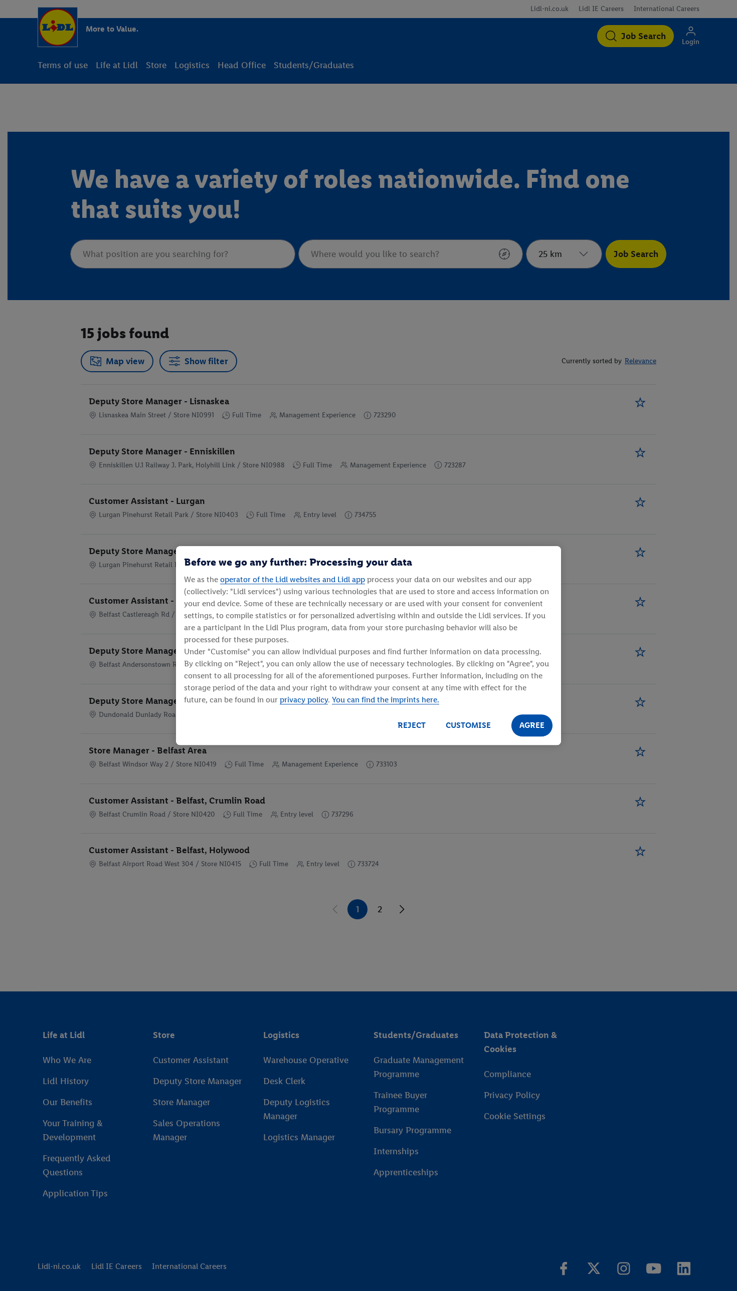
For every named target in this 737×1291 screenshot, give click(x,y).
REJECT (412, 725)
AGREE (531, 725)
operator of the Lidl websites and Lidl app (292, 579)
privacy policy (304, 699)
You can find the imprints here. (385, 699)
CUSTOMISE (468, 725)
